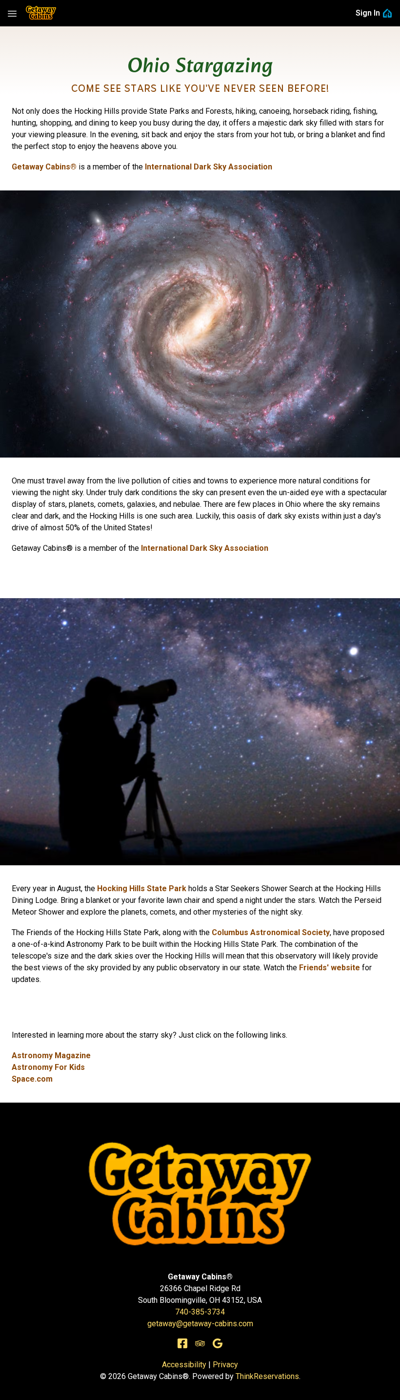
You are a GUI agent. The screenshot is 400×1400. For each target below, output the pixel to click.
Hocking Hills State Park (141, 888)
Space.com (32, 1079)
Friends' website (329, 967)
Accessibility (184, 1364)
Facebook (182, 1343)
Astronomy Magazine (51, 1055)
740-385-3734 (200, 1311)
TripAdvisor (200, 1343)
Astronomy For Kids (48, 1067)
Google (217, 1343)
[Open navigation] (12, 13)
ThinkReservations (267, 1376)
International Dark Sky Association (204, 548)
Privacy (225, 1364)
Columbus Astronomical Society (271, 932)
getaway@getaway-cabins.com (200, 1323)
